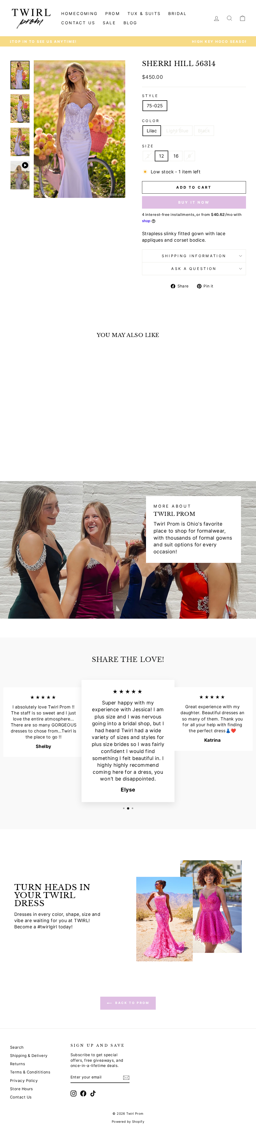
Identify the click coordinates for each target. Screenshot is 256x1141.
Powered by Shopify (128, 1121)
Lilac (152, 130)
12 (161, 156)
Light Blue (177, 130)
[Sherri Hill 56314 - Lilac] (30, 451)
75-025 (155, 105)
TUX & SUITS (144, 13)
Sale (109, 22)
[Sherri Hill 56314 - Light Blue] (37, 451)
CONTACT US (78, 22)
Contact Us (21, 1097)
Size (148, 146)
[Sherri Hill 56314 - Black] (44, 451)
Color (151, 121)
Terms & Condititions (30, 1072)
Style (150, 96)
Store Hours (21, 1088)
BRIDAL (177, 13)
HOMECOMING (79, 13)
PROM (112, 13)
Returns (17, 1063)
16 (176, 156)
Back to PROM (132, 1003)
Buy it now (194, 202)
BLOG (131, 22)
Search (17, 1047)
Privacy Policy (24, 1080)
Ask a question (193, 268)
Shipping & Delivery (29, 1055)
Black (204, 130)
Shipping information (194, 256)
